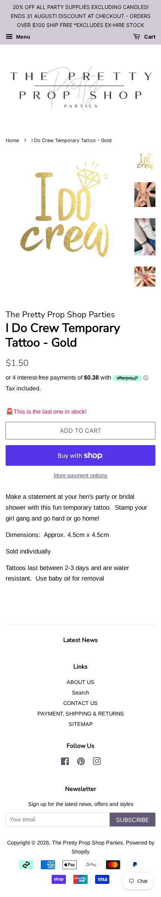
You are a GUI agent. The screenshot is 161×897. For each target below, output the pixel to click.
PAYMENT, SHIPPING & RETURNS (80, 714)
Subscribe (132, 820)
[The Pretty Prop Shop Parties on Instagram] (96, 763)
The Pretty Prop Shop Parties (87, 843)
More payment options (80, 475)
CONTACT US (80, 703)
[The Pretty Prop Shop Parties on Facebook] (65, 763)
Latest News (80, 640)
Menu (22, 37)
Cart (149, 37)
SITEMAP (81, 724)
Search (80, 693)
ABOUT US (80, 682)
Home (12, 140)
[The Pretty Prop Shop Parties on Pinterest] (81, 763)
